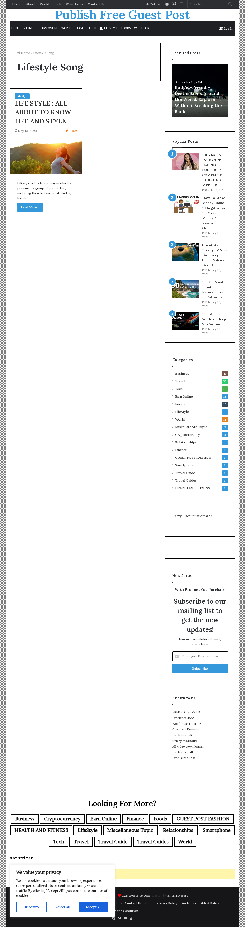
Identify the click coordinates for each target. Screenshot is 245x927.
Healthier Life (182, 735)
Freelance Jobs (183, 718)
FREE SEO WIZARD (186, 712)
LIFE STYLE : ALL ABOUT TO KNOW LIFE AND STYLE (43, 112)
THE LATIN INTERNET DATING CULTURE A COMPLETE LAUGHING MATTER (212, 170)
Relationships (186, 442)
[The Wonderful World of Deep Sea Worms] (185, 321)
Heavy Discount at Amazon (192, 516)
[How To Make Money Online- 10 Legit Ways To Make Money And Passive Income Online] (185, 204)
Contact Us (96, 4)
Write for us (74, 4)
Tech (57, 4)
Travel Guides (186, 480)
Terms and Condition (122, 911)
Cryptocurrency (187, 435)
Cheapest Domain (185, 729)
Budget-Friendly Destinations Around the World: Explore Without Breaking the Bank (198, 99)
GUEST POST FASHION (193, 457)
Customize (31, 907)
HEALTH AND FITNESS (192, 488)
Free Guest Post (183, 758)
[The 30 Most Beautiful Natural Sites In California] (185, 289)
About (30, 4)
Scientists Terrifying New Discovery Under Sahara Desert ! (214, 255)
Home (16, 4)
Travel (80, 28)
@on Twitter (21, 858)
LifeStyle (110, 28)
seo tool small (182, 752)
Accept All (94, 907)
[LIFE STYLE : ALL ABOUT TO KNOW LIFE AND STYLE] (46, 155)
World (44, 4)
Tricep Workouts (185, 741)
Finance (181, 450)
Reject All (62, 907)
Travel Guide (185, 473)
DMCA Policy (209, 903)
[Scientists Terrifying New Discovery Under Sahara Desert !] (185, 252)
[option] (200, 90)
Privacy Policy (166, 903)
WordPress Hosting (186, 723)
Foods (126, 28)
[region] (62, 890)
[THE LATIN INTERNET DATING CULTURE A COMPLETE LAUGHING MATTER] (185, 161)
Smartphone (184, 465)
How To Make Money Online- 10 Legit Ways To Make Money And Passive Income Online (214, 213)
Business (29, 28)
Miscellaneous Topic (191, 427)
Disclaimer (188, 903)
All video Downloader (188, 746)
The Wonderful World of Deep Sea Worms (214, 319)
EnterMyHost (177, 895)
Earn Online (49, 28)
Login (149, 903)
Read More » (30, 207)
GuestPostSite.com (136, 895)
